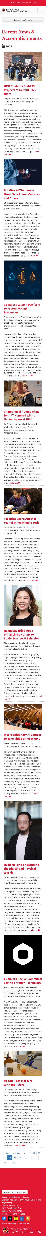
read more (31, 255)
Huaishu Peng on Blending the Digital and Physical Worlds (21, 868)
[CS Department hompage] (23, 1229)
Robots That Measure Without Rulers (18, 1083)
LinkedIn (22, 1218)
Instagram (16, 1218)
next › (5, 1162)
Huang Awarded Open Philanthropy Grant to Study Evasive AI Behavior (21, 634)
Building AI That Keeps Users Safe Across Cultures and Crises (22, 194)
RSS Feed (28, 1218)
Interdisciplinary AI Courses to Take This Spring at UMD (23, 737)
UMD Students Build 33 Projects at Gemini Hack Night (20, 90)
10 (34, 1153)
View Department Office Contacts (14, 1192)
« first (6, 1153)
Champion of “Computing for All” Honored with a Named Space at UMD (21, 415)
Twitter (10, 1218)
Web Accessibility (9, 1223)
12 (4, 1157)
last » (14, 1162)
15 (20, 1157)
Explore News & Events (23, 20)
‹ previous (16, 1153)
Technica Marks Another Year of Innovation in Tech (22, 521)
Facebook (4, 1218)
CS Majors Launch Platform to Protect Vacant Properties (22, 308)
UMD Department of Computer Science (18, 10)
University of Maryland (23, 3)
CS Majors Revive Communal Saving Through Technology (23, 981)
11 (39, 1153)
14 (15, 1157)
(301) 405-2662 (19, 1213)
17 (31, 1157)
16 (25, 1157)
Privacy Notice (23, 1223)
